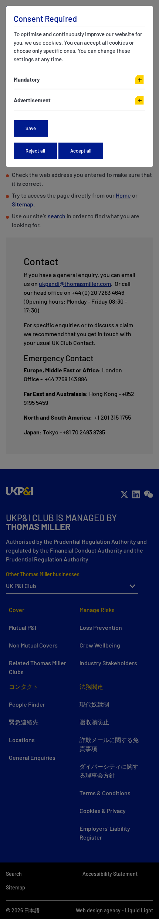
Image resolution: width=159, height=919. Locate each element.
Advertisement (32, 100)
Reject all (35, 151)
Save (31, 128)
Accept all (80, 151)
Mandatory (27, 79)
